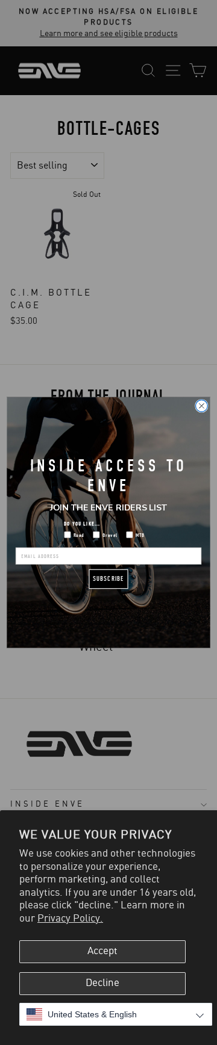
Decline (102, 983)
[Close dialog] (202, 406)
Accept (102, 951)
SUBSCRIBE (108, 579)
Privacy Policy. (70, 918)
